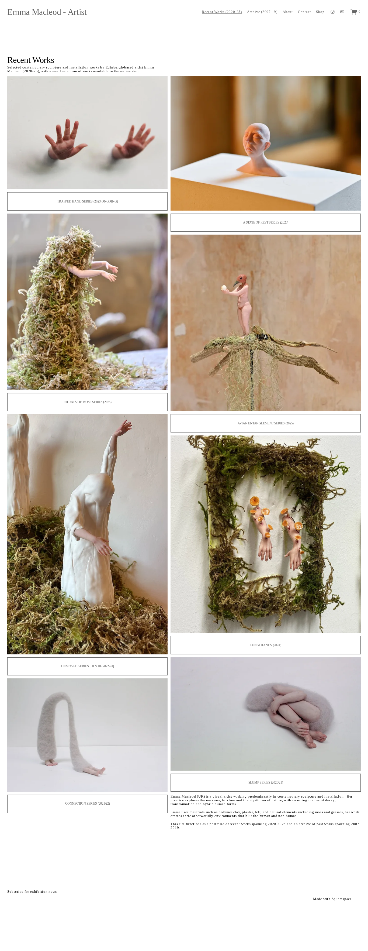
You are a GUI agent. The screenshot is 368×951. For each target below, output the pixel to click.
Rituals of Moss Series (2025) (88, 402)
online (125, 71)
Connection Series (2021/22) (87, 803)
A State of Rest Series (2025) (265, 222)
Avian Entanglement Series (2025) (266, 423)
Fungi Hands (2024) (265, 645)
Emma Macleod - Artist (46, 12)
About (288, 12)
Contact (304, 12)
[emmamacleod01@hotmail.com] (342, 11)
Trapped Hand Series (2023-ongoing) (87, 201)
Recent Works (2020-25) (222, 12)
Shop (320, 12)
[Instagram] (332, 11)
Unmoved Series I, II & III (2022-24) (87, 666)
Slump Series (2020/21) (265, 782)
